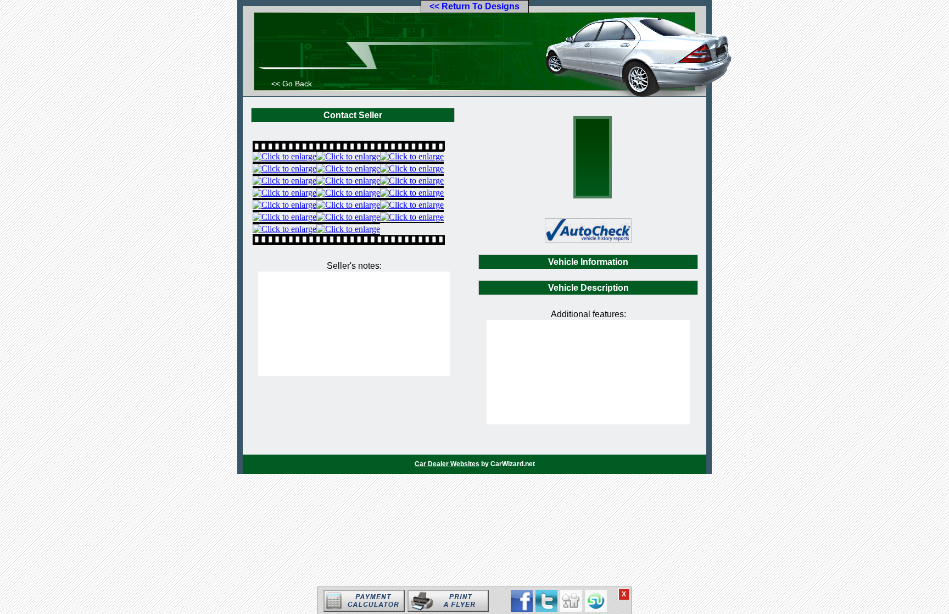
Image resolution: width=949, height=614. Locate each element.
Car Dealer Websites (447, 464)
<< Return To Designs (474, 6)
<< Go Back (291, 83)
